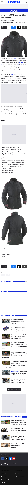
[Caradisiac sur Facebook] (2, 459)
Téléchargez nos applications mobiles (12, 464)
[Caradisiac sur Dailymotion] (10, 459)
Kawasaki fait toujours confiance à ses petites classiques (17, 321)
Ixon (18, 64)
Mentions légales (4, 476)
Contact (2, 467)
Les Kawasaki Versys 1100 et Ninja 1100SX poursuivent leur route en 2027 (19, 336)
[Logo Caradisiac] (14, 3)
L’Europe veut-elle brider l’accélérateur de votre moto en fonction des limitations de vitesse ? (18, 422)
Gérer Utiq (3, 482)
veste (15, 58)
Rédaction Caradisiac (5, 470)
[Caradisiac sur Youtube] (13, 459)
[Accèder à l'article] (6, 321)
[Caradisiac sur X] (6, 459)
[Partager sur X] (19, 26)
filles (12, 74)
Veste (8, 274)
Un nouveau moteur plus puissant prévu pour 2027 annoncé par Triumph (18, 329)
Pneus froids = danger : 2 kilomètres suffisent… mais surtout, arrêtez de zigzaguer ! (18, 438)
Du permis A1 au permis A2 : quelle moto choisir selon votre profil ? (19, 373)
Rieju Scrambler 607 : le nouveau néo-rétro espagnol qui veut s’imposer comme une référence (18, 430)
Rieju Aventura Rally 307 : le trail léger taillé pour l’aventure (18, 445)
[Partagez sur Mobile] (24, 26)
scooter (21, 62)
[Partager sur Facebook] (14, 26)
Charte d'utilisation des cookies (7, 479)
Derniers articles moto (7, 316)
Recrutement (3, 473)
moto (2, 64)
